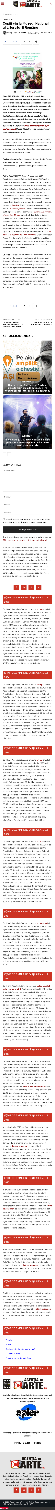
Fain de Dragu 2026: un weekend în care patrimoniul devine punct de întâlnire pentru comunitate (27, 442)
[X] (38, 587)
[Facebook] (16, 587)
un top (39, 609)
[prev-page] (4, 454)
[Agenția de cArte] (5, 33)
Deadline (15, 205)
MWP (31, 1504)
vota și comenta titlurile (34, 1086)
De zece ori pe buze (17, 209)
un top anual (42, 923)
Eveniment (13, 14)
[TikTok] (31, 587)
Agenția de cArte (18, 33)
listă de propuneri (19, 1146)
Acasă (5, 14)
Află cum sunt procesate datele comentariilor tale (25, 540)
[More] (36, 42)
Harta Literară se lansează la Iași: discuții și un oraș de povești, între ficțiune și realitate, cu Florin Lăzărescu (27, 388)
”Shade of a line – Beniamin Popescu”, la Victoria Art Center (13, 324)
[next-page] (9, 454)
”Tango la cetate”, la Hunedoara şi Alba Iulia (41, 323)
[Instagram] (24, 587)
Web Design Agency (18, 1504)
